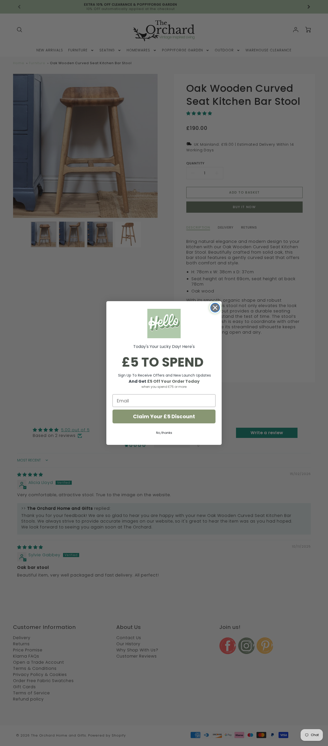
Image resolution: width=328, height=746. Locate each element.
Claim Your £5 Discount (164, 416)
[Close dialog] (215, 307)
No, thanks (164, 433)
